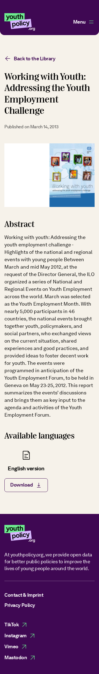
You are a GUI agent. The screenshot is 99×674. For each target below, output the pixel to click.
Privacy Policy (19, 605)
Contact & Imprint (23, 595)
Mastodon (15, 657)
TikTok (11, 624)
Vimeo (11, 646)
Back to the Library (34, 58)
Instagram (15, 635)
